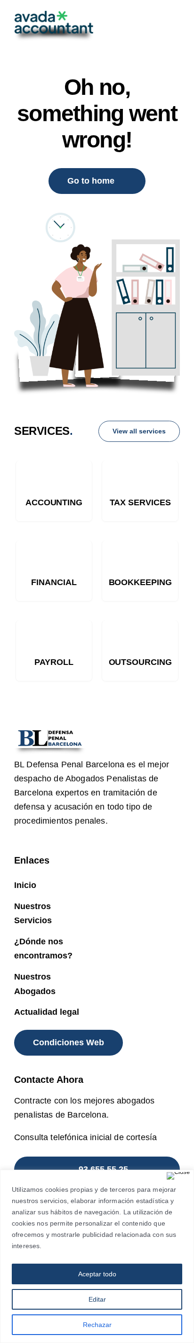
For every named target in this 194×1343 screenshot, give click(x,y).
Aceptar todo (97, 1274)
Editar (97, 1299)
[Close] (178, 1176)
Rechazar (97, 1324)
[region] (97, 1256)
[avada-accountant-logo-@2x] (54, 15)
